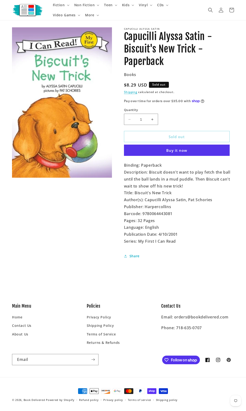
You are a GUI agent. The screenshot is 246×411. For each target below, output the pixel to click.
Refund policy (88, 400)
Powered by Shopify (60, 400)
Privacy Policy (99, 317)
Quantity (131, 110)
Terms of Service (101, 334)
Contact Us (21, 325)
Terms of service (139, 400)
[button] (60, 5)
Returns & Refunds (103, 342)
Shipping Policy (100, 325)
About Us (20, 334)
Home (17, 317)
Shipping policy (167, 400)
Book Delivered (34, 400)
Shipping (130, 92)
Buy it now (176, 150)
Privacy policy (113, 400)
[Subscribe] (93, 359)
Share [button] (134, 256)
